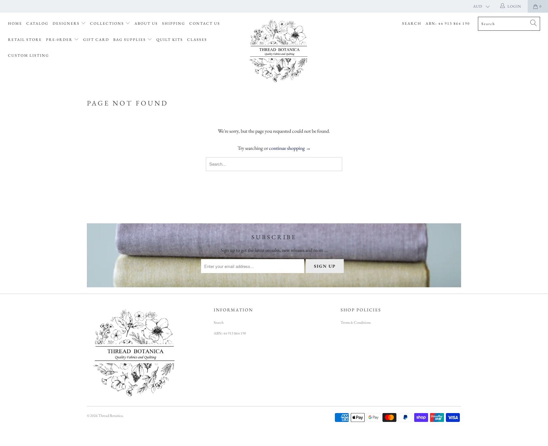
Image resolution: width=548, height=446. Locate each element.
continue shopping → (290, 148)
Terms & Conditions (356, 322)
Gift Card (96, 39)
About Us (146, 23)
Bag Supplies (130, 39)
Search (411, 23)
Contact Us (204, 23)
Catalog (37, 23)
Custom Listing (28, 55)
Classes (197, 39)
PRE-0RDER (60, 39)
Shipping (173, 23)
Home (15, 23)
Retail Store (25, 39)
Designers (67, 23)
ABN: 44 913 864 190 (448, 23)
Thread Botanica (110, 415)
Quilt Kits (169, 39)
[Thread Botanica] (277, 50)
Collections (107, 23)
